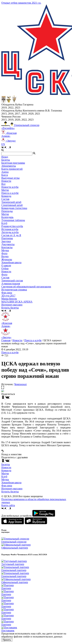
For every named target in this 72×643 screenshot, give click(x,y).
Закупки (6, 241)
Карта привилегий (12, 168)
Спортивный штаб (12, 205)
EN (3, 144)
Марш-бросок (9, 298)
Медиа (5, 479)
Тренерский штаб (11, 202)
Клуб (4, 476)
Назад (4, 156)
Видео (5, 256)
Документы (8, 244)
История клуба (9, 229)
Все (3, 184)
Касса (4, 174)
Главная (5, 340)
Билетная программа (13, 162)
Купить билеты (10, 491)
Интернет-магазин (11, 488)
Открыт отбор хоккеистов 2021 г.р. (21, 2)
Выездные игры (10, 178)
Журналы (6, 259)
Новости (6, 271)
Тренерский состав (12, 280)
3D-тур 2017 (8, 295)
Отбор (5, 268)
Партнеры (7, 238)
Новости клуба (9, 187)
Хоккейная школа (11, 482)
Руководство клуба (12, 226)
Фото (4, 253)
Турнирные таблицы (13, 220)
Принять (7, 640)
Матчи (5, 190)
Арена (5, 171)
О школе (6, 265)
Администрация (10, 283)
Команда (6, 470)
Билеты (5, 464)
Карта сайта (8, 505)
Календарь (7, 217)
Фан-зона (6, 485)
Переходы (7, 211)
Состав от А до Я (11, 235)
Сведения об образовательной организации (26, 286)
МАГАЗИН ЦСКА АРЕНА (16, 301)
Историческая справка (14, 289)
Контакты (7, 247)
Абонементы (8, 165)
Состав (5, 199)
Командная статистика (14, 208)
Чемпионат (20, 384)
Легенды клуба (10, 232)
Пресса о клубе (10, 193)
